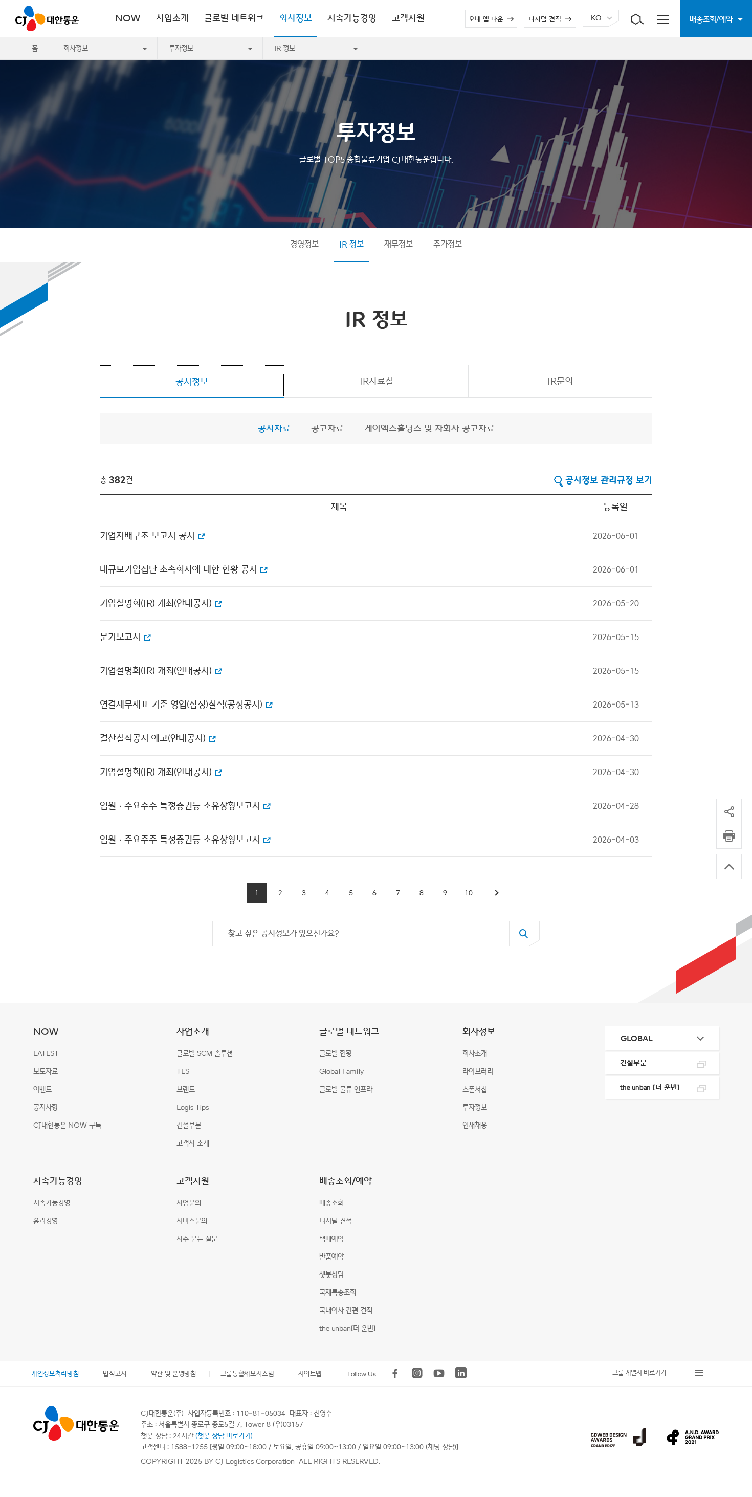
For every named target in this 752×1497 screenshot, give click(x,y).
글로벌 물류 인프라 (345, 1089)
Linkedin (461, 1373)
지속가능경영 (57, 1181)
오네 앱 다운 (486, 19)
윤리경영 (45, 1221)
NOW (46, 1031)
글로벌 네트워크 (349, 1031)
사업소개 (192, 1031)
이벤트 (42, 1089)
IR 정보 (284, 48)
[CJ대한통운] (76, 1423)
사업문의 (188, 1203)
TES (182, 1071)
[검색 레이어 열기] (637, 18)
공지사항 (45, 1107)
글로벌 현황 (335, 1054)
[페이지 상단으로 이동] (729, 866)
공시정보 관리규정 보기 (608, 480)
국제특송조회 (337, 1292)
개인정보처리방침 (55, 1373)
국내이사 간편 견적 (345, 1310)
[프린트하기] (729, 836)
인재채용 (474, 1125)
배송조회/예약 (345, 1181)
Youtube (439, 1373)
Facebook (395, 1373)
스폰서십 (474, 1089)
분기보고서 (120, 637)
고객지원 (192, 1181)
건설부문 (188, 1125)
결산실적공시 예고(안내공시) (153, 738)
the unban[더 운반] (347, 1328)
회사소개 (474, 1054)
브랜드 (185, 1089)
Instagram (417, 1373)
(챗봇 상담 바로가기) (224, 1436)
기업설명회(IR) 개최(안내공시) (156, 603)
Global (637, 1038)
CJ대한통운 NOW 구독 (67, 1125)
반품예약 (331, 1257)
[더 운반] (650, 1087)
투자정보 (181, 48)
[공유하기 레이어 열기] (729, 811)
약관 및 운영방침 (173, 1373)
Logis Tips (192, 1107)
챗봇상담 (331, 1275)
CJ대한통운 (47, 18)
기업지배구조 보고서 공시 (147, 536)
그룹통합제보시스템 (247, 1373)
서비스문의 (191, 1221)
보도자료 (45, 1071)
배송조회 (331, 1203)
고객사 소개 (192, 1143)
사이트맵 (310, 1373)
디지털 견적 (544, 19)
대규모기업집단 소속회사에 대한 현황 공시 (178, 569)
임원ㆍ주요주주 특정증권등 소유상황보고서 (180, 806)
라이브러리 (477, 1071)
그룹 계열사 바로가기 (639, 1372)
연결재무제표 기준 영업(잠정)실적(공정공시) (181, 704)
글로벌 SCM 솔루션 (204, 1054)
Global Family (341, 1071)
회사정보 (75, 48)
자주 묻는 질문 (196, 1239)
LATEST (46, 1054)
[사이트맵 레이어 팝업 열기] (662, 18)
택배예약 (331, 1239)
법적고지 (115, 1373)
